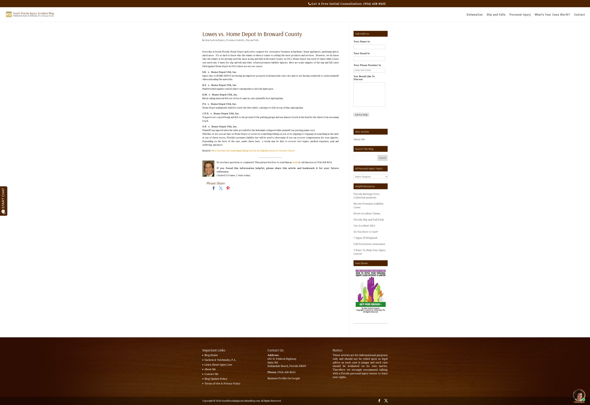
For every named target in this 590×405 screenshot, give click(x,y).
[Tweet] (221, 188)
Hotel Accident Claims (367, 213)
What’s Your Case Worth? (552, 15)
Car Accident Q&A (364, 225)
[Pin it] (228, 188)
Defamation (475, 15)
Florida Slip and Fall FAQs (369, 219)
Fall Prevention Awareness (369, 244)
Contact (579, 15)
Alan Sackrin (211, 40)
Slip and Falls (496, 15)
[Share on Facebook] (213, 188)
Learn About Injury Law (218, 364)
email (295, 162)
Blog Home (211, 355)
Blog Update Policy (216, 378)
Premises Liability (235, 40)
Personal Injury (520, 15)
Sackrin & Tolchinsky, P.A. (220, 359)
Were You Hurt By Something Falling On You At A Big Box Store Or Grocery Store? (253, 150)
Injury (222, 40)
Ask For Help (361, 114)
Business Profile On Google (283, 378)
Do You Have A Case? (366, 231)
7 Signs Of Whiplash (365, 237)
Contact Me (211, 374)
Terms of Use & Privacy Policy (222, 383)
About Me (359, 139)
